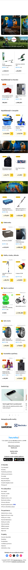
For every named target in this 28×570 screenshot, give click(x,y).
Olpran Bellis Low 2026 (21, 306)
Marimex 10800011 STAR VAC (20, 127)
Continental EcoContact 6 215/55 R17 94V (20, 339)
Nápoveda (3, 531)
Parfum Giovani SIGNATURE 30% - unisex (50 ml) (6, 372)
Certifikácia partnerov (6, 543)
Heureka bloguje (5, 478)
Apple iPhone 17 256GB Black (21, 96)
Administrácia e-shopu (6, 513)
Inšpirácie (3, 546)
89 (20, 130)
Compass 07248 (19, 273)
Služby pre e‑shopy (5, 517)
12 (7, 67)
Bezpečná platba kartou (7, 504)
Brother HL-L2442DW (7, 240)
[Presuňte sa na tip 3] (15, 415)
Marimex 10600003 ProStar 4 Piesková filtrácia (6, 127)
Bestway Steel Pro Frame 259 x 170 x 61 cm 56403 (7, 209)
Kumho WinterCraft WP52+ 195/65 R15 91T (7, 339)
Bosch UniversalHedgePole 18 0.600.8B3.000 (7, 65)
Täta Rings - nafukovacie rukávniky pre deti (7, 307)
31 (7, 276)
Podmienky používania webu (18, 562)
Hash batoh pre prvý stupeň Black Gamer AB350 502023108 (7, 169)
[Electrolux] (20, 425)
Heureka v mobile (5, 493)
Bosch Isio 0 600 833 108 (20, 65)
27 (20, 342)
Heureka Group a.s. (17, 560)
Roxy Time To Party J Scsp (20, 169)
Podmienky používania (6, 472)
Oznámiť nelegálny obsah (7, 483)
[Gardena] (6, 425)
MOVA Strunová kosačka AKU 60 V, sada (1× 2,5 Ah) (21, 209)
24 (7, 309)
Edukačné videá (5, 528)
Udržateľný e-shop (5, 548)
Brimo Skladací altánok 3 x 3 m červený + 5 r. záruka (7, 96)
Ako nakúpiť (4, 491)
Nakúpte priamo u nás (6, 498)
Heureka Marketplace (6, 520)
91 (20, 244)
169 (21, 375)
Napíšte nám (14, 448)
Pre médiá (3, 476)
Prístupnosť (4, 485)
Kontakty (3, 470)
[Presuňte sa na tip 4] (18, 415)
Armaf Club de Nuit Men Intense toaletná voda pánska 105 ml (21, 372)
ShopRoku (3, 539)
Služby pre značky (5, 522)
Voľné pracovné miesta (6, 474)
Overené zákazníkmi (6, 537)
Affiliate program (5, 526)
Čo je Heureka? (4, 467)
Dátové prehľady (5, 524)
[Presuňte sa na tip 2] (12, 415)
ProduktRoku (4, 541)
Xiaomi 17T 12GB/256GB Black (20, 241)
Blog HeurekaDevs (5, 480)
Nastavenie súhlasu (6, 500)
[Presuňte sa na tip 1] (9, 415)
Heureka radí (4, 496)
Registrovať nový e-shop (7, 515)
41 (7, 375)
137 (8, 130)
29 (20, 99)
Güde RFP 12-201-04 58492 (7, 274)
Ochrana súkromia (5, 502)
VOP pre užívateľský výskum (8, 507)
